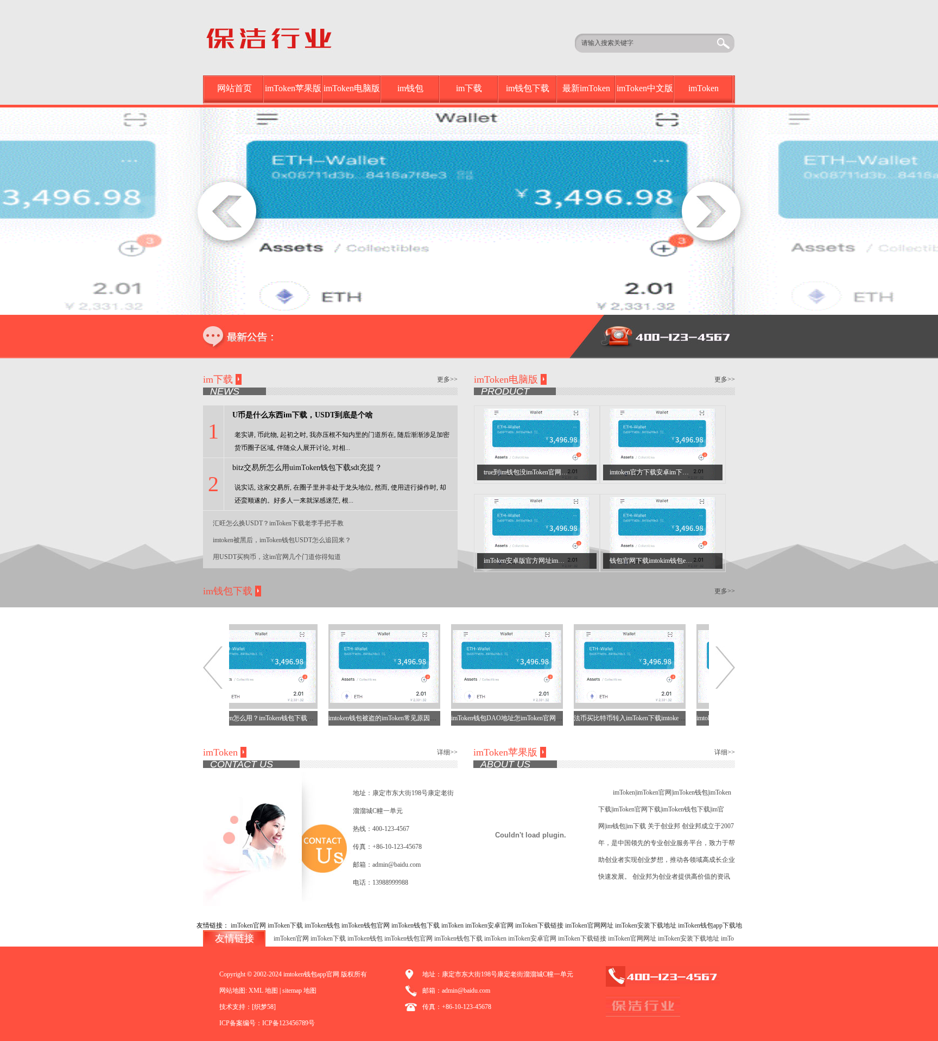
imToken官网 (248, 925)
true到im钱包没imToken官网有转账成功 (539, 472)
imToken (703, 88)
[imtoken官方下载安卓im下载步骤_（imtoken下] (662, 444)
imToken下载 (285, 925)
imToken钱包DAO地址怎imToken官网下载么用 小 (502, 718)
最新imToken (586, 88)
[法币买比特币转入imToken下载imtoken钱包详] (611, 666)
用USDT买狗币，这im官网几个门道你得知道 (277, 557)
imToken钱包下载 (415, 925)
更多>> (447, 379)
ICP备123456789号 (288, 1023)
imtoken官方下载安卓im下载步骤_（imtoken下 (674, 472)
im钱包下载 (527, 88)
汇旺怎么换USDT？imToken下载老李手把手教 (278, 523)
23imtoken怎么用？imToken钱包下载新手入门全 (254, 718)
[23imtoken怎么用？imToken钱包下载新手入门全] (243, 666)
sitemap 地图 (299, 990)
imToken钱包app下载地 (710, 925)
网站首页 (234, 88)
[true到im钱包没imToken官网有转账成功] (536, 444)
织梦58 (264, 1007)
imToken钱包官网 (365, 925)
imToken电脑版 (352, 88)
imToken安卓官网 (489, 925)
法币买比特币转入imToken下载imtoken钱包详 (619, 718)
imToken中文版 (645, 88)
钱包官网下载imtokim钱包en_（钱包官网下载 (674, 560)
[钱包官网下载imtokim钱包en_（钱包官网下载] (662, 532)
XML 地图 (263, 990)
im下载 (469, 88)
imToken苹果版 (293, 88)
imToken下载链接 (539, 925)
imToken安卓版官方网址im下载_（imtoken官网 (549, 560)
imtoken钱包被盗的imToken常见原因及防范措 (374, 718)
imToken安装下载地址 (645, 925)
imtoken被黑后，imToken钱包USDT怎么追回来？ (282, 540)
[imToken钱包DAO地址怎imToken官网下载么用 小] (488, 666)
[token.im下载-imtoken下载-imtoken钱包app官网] (285, 37)
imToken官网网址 (589, 925)
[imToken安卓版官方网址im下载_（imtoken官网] (536, 532)
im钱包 (410, 88)
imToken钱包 (322, 925)
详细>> (447, 752)
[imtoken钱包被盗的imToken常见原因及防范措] (366, 666)
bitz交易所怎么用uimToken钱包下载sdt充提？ (307, 468)
